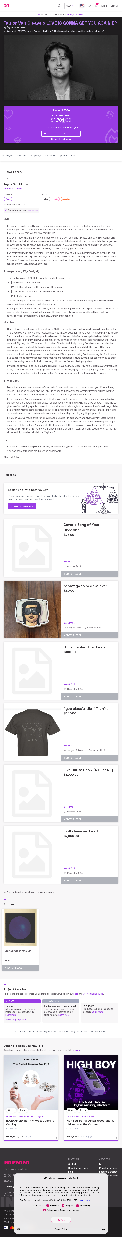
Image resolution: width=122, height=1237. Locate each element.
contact (18, 188)
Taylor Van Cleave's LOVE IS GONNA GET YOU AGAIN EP (60, 23)
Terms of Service (12, 1214)
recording (66, 199)
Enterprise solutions (108, 1175)
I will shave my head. (81, 831)
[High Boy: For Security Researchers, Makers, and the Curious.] (91, 1082)
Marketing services (108, 1168)
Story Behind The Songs (84, 647)
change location (75, 14)
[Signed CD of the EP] (20, 927)
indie (56, 199)
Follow (61, 133)
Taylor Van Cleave (16, 27)
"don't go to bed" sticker (85, 586)
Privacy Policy (10, 1210)
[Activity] (96, 6)
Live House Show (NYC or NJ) (88, 770)
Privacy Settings (11, 1218)
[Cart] (89, 6)
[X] (9, 1175)
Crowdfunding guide (93, 993)
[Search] (59, 6)
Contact (72, 1164)
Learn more (11, 1015)
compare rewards (21, 506)
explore (77, 1050)
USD (68, 5)
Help (75, 993)
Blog (70, 1171)
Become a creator (108, 1171)
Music (8, 199)
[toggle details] (58, 1140)
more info (8, 188)
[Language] (82, 5)
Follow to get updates (15, 1019)
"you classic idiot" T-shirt (86, 708)
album (46, 199)
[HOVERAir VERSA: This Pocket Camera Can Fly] (31, 1082)
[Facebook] (5, 1175)
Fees (101, 1164)
